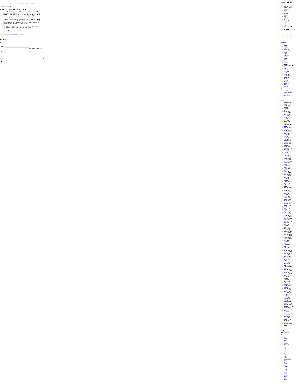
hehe (285, 56)
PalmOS (285, 15)
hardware (286, 55)
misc (285, 62)
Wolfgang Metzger (288, 92)
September (286, 114)
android (285, 45)
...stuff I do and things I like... (22, 3)
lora (284, 59)
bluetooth (286, 49)
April (285, 110)
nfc (284, 68)
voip (285, 78)
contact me (286, 9)
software (285, 77)
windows (285, 83)
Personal (286, 6)
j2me (285, 58)
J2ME (285, 16)
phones (285, 71)
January (285, 105)
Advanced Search (285, 332)
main (285, 61)
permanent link (15, 34)
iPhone (285, 22)
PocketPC (286, 17)
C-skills (285, 93)
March (285, 123)
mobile (285, 64)
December (286, 127)
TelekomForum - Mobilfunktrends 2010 (25, 15)
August (285, 104)
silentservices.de (16, 19)
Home (285, 4)
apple (285, 46)
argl (284, 48)
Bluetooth (286, 13)
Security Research (288, 26)
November (286, 107)
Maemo (285, 25)
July (285, 117)
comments (9, 34)
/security (4, 34)
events (285, 52)
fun (284, 53)
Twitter (285, 10)
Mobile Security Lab (17, 26)
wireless (285, 84)
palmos (285, 69)
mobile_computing (288, 65)
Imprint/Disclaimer (288, 7)
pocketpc (286, 72)
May (285, 120)
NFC (285, 19)
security (285, 75)
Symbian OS (286, 20)
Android (285, 23)
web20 (285, 80)
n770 (285, 67)
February (286, 102)
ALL (284, 337)
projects (285, 74)
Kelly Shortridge (287, 95)
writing (285, 86)
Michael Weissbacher (288, 90)
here (22, 23)
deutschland (286, 50)
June (285, 108)
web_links (286, 81)
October (285, 112)
